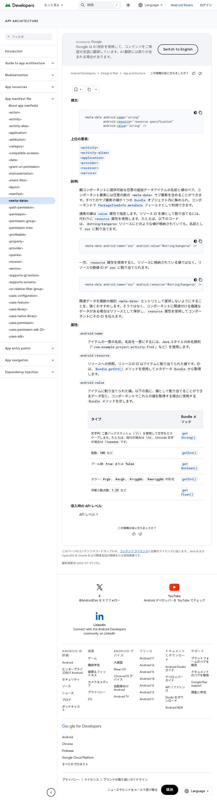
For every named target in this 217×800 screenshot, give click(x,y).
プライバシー (97, 692)
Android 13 (147, 685)
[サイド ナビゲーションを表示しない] (51, 792)
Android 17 (147, 658)
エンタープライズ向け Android (72, 671)
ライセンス (91, 779)
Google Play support (199, 683)
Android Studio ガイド (175, 668)
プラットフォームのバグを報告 (200, 661)
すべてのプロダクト (75, 764)
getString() (188, 435)
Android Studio (182, 5)
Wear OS (120, 669)
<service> (88, 173)
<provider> (89, 163)
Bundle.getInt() (109, 369)
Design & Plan (109, 73)
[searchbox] (28, 36)
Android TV (121, 696)
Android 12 (147, 692)
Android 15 (147, 672)
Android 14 (147, 679)
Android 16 (147, 665)
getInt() (189, 453)
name (120, 117)
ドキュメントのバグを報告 (200, 673)
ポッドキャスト (71, 708)
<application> (92, 158)
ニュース (68, 693)
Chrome (67, 744)
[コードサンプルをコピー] (200, 112)
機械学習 (94, 665)
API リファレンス (175, 688)
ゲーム (92, 658)
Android (67, 662)
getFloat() (187, 492)
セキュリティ (71, 679)
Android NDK (174, 707)
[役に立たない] (200, 73)
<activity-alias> (94, 153)
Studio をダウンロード (174, 699)
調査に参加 (198, 692)
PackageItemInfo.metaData (120, 205)
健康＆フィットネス (97, 673)
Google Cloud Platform (78, 757)
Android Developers (83, 73)
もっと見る (51, 5)
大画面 (118, 662)
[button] (25, 63)
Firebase (68, 751)
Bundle (140, 200)
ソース (66, 686)
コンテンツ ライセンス (134, 551)
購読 (169, 790)
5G (90, 699)
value (121, 126)
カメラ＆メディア (98, 683)
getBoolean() (189, 466)
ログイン (206, 5)
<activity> (89, 148)
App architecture (21, 21)
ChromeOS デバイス (123, 677)
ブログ (66, 700)
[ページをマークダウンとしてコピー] (89, 89)
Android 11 (147, 699)
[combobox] (100, 5)
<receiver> (89, 168)
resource (124, 121)
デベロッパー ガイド (174, 678)
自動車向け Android (121, 688)
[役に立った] (194, 73)
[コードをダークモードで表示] (195, 112)
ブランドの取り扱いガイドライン (125, 779)
